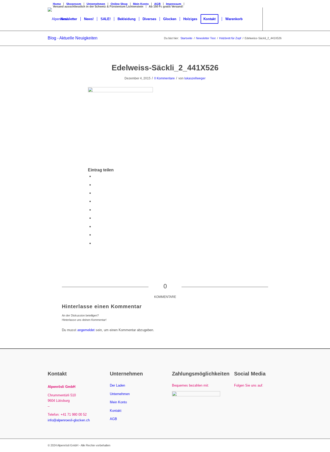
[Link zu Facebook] (271, 19)
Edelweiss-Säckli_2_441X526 (165, 67)
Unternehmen (120, 394)
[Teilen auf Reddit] (95, 234)
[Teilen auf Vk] (95, 226)
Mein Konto (118, 402)
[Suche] (251, 19)
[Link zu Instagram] (278, 19)
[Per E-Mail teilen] (95, 243)
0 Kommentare (164, 78)
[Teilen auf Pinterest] (95, 201)
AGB (157, 3)
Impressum (173, 3)
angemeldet (86, 330)
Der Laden (117, 385)
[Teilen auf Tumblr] (95, 218)
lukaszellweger (194, 78)
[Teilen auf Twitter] (95, 184)
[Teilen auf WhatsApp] (95, 193)
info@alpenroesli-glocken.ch (69, 420)
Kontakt (115, 411)
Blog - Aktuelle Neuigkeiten (72, 38)
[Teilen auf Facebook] (95, 176)
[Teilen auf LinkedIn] (95, 209)
